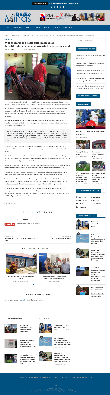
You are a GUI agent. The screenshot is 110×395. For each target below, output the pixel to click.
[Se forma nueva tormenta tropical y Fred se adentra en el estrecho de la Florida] (82, 238)
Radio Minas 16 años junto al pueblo (96, 224)
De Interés (66, 27)
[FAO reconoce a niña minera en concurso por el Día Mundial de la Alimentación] (82, 291)
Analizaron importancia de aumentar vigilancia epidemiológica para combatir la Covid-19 (98, 255)
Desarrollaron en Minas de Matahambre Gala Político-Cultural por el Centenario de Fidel (28, 359)
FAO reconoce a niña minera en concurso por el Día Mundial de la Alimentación (97, 292)
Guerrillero (14, 49)
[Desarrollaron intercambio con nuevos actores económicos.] (11, 328)
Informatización (11, 204)
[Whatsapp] (60, 7)
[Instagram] (51, 7)
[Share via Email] (51, 212)
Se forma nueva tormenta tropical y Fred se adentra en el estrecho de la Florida (98, 239)
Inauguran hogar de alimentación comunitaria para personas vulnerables (28, 343)
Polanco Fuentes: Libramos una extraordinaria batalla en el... (54, 278)
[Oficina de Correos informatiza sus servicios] (21, 263)
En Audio (37, 27)
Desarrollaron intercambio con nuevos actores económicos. (25, 328)
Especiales (56, 27)
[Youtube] (54, 7)
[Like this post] (40, 212)
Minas (28, 27)
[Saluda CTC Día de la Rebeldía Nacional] (90, 119)
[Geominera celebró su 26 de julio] (98, 144)
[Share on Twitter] (46, 212)
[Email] (57, 7)
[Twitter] (48, 7)
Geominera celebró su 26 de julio (98, 154)
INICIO (55, 385)
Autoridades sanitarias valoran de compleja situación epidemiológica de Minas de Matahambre (98, 274)
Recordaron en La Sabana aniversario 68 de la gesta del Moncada (98, 177)
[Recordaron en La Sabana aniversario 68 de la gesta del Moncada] (98, 166)
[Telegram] (63, 7)
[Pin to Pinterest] (49, 212)
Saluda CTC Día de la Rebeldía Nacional (90, 133)
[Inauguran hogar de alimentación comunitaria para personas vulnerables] (11, 343)
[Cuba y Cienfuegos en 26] (83, 144)
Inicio (8, 27)
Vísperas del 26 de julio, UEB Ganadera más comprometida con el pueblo (83, 177)
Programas (17, 27)
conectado (22, 300)
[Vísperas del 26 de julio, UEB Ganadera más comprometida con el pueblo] (83, 166)
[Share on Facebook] (44, 212)
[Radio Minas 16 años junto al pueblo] (82, 225)
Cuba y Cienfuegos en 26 (82, 153)
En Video (46, 27)
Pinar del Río (26, 35)
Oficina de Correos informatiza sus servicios (21, 278)
